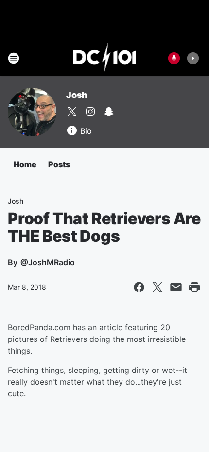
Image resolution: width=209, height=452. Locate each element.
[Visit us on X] (72, 111)
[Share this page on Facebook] (139, 287)
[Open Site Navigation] (13, 58)
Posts (59, 164)
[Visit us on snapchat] (109, 111)
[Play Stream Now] (193, 58)
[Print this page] (194, 287)
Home (25, 164)
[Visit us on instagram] (90, 111)
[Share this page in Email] (176, 287)
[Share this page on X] (157, 287)
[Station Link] (105, 58)
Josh (76, 95)
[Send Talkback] (174, 58)
